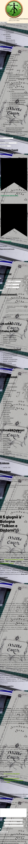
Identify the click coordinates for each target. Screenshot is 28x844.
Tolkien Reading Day (10, 41)
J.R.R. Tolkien (6, 51)
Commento (14, 807)
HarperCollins (6, 392)
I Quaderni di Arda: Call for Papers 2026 (15, 127)
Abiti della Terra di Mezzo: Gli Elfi (16, 104)
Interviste (8, 67)
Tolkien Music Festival (8, 418)
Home (4, 25)
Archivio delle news (23, 794)
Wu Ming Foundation (8, 423)
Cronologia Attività (10, 45)
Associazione (3, 796)
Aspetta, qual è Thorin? (14, 76)
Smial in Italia (12, 85)
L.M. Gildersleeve (7, 451)
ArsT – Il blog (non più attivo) (9, 335)
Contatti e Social (10, 30)
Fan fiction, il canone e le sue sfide (19, 94)
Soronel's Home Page (8, 405)
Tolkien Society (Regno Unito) (10, 366)
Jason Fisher (6, 445)
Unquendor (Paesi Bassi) (9, 370)
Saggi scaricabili (9, 58)
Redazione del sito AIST (11, 29)
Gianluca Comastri (17, 796)
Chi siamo (5, 27)
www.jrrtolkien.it (4, 476)
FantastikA (8, 36)
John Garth (5, 449)
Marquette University (8, 401)
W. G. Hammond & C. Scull (9, 456)
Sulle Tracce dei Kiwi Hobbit (18, 89)
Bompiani (5, 385)
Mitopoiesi (8, 38)
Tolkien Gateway (7, 412)
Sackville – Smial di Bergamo (9, 361)
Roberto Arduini (14, 794)
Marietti (5, 399)
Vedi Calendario (3, 246)
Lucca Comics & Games (11, 43)
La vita (7, 52)
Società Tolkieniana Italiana (9, 364)
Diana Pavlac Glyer (7, 440)
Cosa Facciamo (6, 34)
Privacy (2, 843)
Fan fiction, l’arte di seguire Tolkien (19, 93)
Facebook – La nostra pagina (10, 339)
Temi (4, 71)
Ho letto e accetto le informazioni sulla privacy (12, 278)
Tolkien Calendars (10, 109)
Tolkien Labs (9, 62)
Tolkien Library (6, 416)
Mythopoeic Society (7, 357)
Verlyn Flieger (6, 454)
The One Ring (12, 118)
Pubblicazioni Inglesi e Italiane (13, 54)
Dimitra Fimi (6, 441)
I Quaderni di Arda (7, 49)
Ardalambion (6, 381)
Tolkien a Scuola (9, 69)
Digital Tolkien (6, 388)
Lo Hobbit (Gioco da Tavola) (15, 120)
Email (1, 822)
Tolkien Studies (6, 419)
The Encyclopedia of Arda (9, 407)
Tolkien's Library (7, 421)
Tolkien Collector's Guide (9, 408)
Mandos (5, 397)
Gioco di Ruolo (9, 116)
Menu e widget (4, 22)
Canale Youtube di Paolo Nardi (10, 386)
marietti (24, 796)
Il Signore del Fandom (14, 105)
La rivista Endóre (7, 396)
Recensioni (8, 63)
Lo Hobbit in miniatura (14, 122)
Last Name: (3, 287)
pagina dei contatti (23, 507)
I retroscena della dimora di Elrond (19, 98)
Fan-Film (11, 87)
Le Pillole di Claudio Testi (12, 65)
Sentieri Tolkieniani (7, 363)
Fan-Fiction (11, 91)
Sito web (2, 825)
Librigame (8, 115)
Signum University (7, 403)
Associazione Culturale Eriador (10, 353)
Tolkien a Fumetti (10, 107)
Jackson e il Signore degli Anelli (16, 74)
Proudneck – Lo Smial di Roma (10, 359)
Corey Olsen (5, 436)
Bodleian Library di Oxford (9, 383)
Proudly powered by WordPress (11, 843)
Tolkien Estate (6, 410)
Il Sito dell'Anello (6, 394)
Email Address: (3, 281)
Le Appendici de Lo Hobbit (17, 96)
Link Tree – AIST (6, 342)
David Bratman (6, 438)
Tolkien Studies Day (10, 40)
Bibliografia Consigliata (8, 56)
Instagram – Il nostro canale (9, 341)
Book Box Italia (10, 305)
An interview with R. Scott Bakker (14, 129)
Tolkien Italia (6, 414)
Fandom (8, 82)
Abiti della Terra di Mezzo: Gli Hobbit (17, 102)
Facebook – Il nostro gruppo (9, 337)
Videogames (9, 111)
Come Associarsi (10, 32)
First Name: (3, 284)
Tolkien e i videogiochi (14, 113)
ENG (4, 126)
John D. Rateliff (6, 447)
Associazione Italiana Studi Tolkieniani (19, 18)
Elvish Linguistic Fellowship (9, 390)
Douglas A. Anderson (8, 443)
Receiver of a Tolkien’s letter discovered (15, 135)
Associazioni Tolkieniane (15, 84)
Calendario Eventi (7, 124)
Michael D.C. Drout (7, 452)
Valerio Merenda (10, 314)
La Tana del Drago (7, 47)
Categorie (2, 141)
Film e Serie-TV (9, 73)
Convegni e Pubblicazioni (12, 60)
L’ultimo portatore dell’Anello (18, 100)
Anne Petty (5, 434)
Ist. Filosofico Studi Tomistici (10, 355)
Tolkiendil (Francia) (7, 368)
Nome (2, 819)
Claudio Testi (10, 796)
